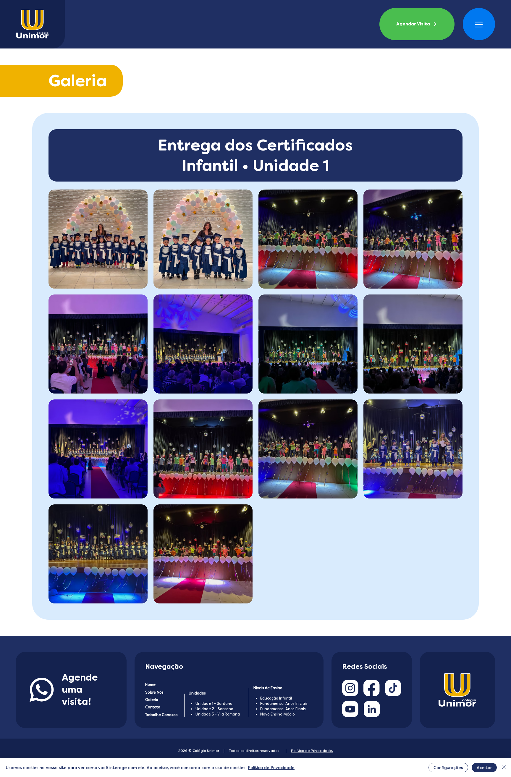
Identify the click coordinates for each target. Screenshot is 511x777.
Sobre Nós (154, 692)
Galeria (151, 699)
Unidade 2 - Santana (214, 708)
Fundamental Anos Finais (283, 708)
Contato (152, 707)
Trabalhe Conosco (161, 714)
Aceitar (484, 767)
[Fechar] (503, 767)
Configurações (448, 767)
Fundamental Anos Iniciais (284, 703)
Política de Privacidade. (312, 750)
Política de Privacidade (271, 767)
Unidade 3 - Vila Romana (217, 714)
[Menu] (479, 24)
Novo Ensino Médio (277, 714)
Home (150, 684)
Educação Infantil (276, 698)
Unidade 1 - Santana (213, 703)
